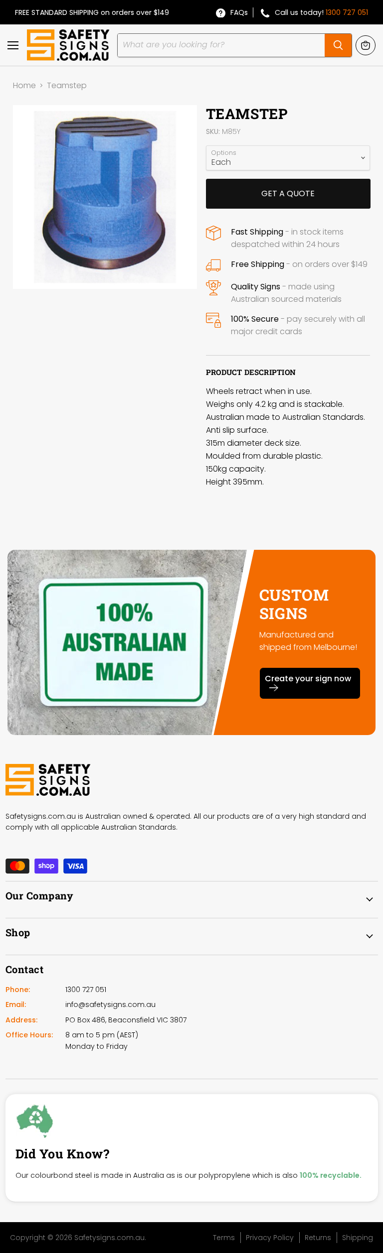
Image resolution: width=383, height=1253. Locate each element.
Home (24, 85)
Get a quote (288, 193)
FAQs (239, 12)
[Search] (338, 45)
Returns (318, 1238)
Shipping (357, 1238)
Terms (224, 1238)
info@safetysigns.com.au (110, 1004)
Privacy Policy (270, 1238)
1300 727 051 (347, 12)
